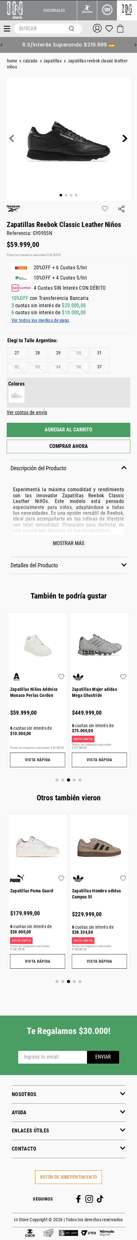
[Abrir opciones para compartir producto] (121, 209)
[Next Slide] (135, 44)
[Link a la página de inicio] (13, 61)
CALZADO (30, 61)
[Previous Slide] (1, 44)
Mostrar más (68, 543)
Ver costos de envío (27, 412)
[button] (37, 353)
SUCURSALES (54, 10)
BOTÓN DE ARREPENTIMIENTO (68, 1177)
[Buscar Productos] (73, 28)
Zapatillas (52, 61)
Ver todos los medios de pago (40, 320)
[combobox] (48, 29)
